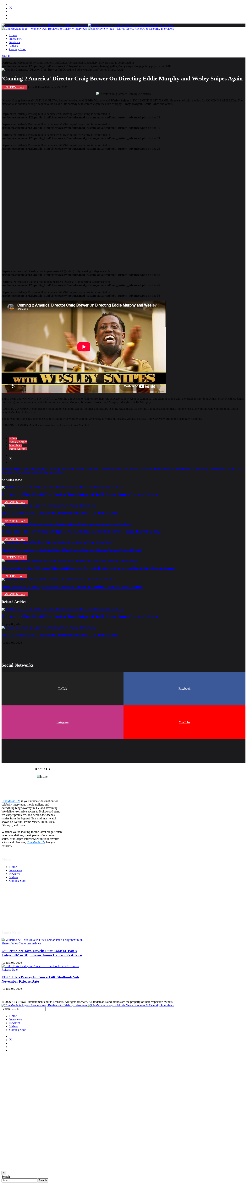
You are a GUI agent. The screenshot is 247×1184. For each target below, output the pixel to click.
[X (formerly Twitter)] (10, 458)
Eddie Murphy (18, 448)
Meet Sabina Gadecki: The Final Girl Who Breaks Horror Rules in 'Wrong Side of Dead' (72, 550)
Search (6, 1009)
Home (13, 35)
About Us (15, 915)
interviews (15, 445)
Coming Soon (17, 49)
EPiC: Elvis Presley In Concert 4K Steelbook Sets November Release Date (60, 513)
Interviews (15, 38)
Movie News (14, 502)
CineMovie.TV (11, 801)
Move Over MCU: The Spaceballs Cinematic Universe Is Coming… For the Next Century (72, 587)
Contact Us (16, 919)
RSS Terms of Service (22, 905)
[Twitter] (10, 8)
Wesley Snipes (18, 441)
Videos (13, 45)
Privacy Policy (18, 908)
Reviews (14, 42)
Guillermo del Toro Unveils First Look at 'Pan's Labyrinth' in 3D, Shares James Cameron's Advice (80, 495)
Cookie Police (17, 912)
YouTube (184, 722)
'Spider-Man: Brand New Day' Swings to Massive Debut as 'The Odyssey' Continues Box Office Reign (82, 532)
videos (13, 438)
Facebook (184, 688)
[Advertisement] (117, 208)
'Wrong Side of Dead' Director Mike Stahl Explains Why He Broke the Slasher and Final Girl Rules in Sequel (88, 568)
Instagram (63, 722)
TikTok (62, 688)
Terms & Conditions (21, 901)
